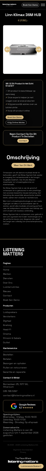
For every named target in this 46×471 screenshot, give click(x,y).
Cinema (7, 334)
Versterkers (9, 316)
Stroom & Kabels (12, 338)
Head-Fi (7, 329)
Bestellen (8, 354)
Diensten (8, 278)
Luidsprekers (10, 312)
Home (6, 269)
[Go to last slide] (7, 49)
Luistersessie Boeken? (31, 466)
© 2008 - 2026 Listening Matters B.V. (23, 445)
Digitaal (7, 321)
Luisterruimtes (11, 287)
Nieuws (7, 291)
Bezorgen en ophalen (14, 363)
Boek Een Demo (30, 5)
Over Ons (7, 282)
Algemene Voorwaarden (23, 450)
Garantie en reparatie (14, 372)
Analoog (7, 325)
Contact (23, 140)
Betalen (7, 359)
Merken (7, 274)
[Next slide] (39, 49)
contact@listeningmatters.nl (19, 395)
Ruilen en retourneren (15, 367)
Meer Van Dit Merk (23, 165)
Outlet (6, 342)
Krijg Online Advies (16, 122)
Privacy (23, 452)
